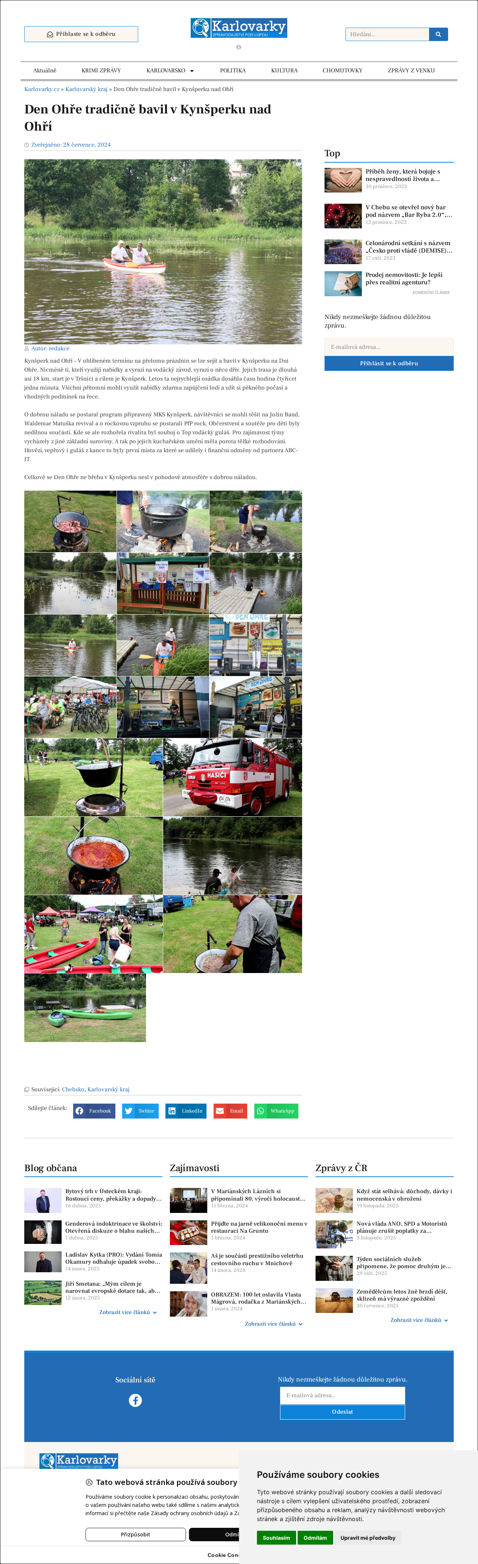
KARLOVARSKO (165, 70)
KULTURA (284, 70)
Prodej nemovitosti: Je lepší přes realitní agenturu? (404, 279)
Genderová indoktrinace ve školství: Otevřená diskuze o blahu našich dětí (113, 1231)
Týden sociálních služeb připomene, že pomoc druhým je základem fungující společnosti (401, 1266)
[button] (94, 1111)
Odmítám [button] (315, 1538)
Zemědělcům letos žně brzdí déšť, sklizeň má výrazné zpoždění (402, 1295)
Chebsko (73, 1089)
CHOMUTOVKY (343, 70)
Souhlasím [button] (276, 1538)
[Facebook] (239, 47)
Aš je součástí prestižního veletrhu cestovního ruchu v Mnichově (257, 1259)
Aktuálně (44, 70)
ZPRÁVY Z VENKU (411, 70)
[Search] (438, 34)
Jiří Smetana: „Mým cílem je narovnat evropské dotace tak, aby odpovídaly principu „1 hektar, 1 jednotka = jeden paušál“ (111, 1294)
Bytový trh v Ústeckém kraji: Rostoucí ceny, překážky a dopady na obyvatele (110, 1198)
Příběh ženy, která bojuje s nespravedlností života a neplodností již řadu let (403, 179)
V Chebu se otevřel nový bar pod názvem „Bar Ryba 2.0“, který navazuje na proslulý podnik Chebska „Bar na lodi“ (408, 218)
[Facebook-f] (135, 1400)
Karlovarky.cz (41, 89)
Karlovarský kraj (86, 89)
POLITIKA (233, 70)
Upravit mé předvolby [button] (368, 1538)
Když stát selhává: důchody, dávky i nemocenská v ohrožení (404, 1195)
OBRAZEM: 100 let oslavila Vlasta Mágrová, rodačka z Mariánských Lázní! (256, 1302)
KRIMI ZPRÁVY (101, 70)
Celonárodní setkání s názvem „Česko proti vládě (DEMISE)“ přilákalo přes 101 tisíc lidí (408, 251)
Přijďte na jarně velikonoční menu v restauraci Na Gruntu (259, 1227)
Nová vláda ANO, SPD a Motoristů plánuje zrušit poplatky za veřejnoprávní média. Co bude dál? (404, 1231)
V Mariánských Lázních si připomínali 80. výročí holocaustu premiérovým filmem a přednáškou (259, 1198)
